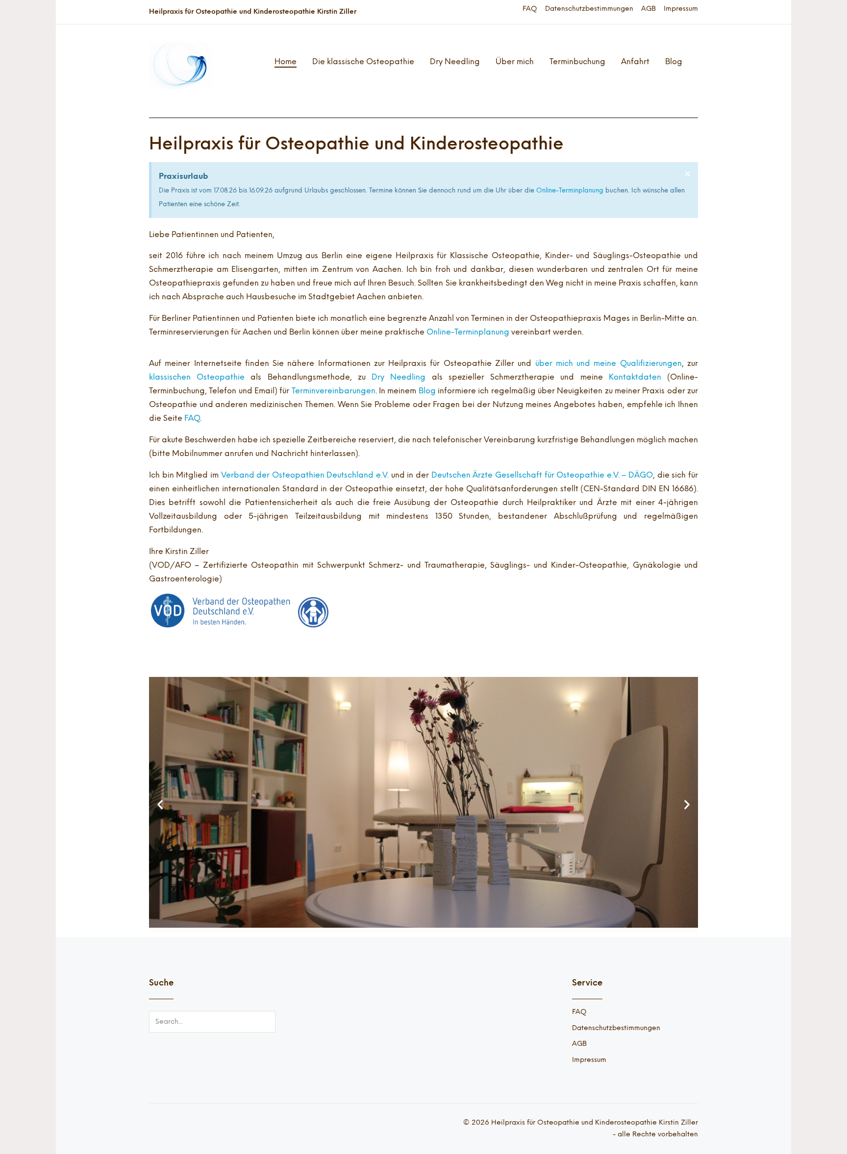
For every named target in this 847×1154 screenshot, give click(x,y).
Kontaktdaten (635, 377)
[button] (160, 804)
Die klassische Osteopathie (363, 61)
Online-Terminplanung (569, 190)
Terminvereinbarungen (333, 390)
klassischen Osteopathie (197, 377)
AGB (648, 9)
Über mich (515, 61)
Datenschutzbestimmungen (589, 9)
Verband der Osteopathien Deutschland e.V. (305, 475)
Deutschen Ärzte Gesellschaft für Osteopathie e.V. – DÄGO (542, 475)
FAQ (530, 9)
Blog (673, 61)
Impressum (681, 9)
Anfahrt (635, 61)
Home (285, 61)
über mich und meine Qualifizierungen (608, 363)
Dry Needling (455, 61)
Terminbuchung (577, 61)
